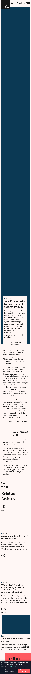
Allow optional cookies (24, 670)
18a (12, 442)
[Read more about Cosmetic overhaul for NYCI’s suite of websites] (15, 521)
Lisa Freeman (16, 343)
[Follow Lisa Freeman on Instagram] (14, 435)
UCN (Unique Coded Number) (13, 359)
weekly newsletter (15, 465)
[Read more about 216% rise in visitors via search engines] (15, 624)
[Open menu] (28, 3)
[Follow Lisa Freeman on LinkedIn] (17, 435)
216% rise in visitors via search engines (15, 640)
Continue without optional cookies (9, 670)
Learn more (13, 666)
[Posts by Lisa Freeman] (7, 343)
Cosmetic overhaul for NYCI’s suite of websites (14, 537)
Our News (8, 298)
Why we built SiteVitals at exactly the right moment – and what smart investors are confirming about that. (14, 588)
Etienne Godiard (22, 421)
